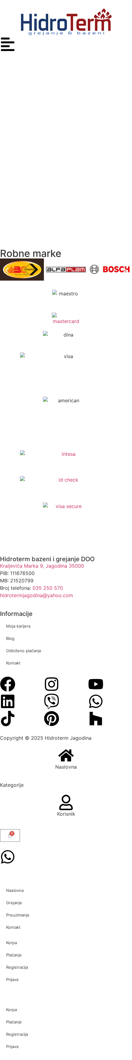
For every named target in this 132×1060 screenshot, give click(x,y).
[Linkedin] (7, 701)
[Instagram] (51, 684)
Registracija (17, 967)
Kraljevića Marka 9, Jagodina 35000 (42, 566)
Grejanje (14, 902)
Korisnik (66, 814)
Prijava (12, 979)
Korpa (11, 942)
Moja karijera (18, 626)
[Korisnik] (66, 802)
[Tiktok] (7, 718)
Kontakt (13, 662)
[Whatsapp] (95, 701)
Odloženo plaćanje (23, 650)
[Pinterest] (51, 718)
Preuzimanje (17, 914)
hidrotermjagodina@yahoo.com (36, 595)
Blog (10, 638)
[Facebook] (7, 684)
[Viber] (51, 701)
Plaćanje (14, 954)
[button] (7, 270)
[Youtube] (95, 684)
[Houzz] (95, 718)
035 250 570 (48, 588)
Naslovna (66, 767)
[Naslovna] (66, 755)
